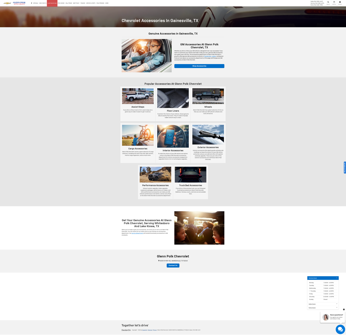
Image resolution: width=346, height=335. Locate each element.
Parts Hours (312, 307)
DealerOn (144, 330)
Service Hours (313, 278)
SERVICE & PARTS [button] (90, 3)
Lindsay (214, 56)
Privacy (155, 330)
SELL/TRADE (69, 3)
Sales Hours (312, 304)
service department (137, 233)
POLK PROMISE (100, 3)
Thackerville (207, 56)
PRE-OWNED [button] (61, 3)
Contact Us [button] (173, 265)
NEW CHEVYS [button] (42, 3)
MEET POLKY (76, 3)
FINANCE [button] (83, 3)
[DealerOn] (126, 330)
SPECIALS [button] (35, 3)
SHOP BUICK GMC (52, 3)
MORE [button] (106, 3)
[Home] (31, 3)
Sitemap (150, 330)
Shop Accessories (199, 66)
